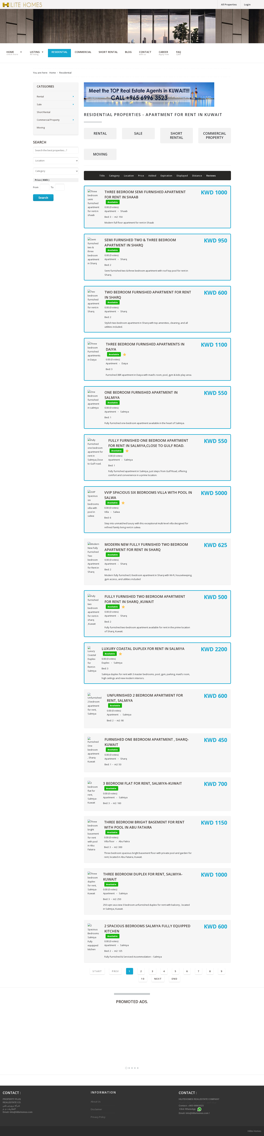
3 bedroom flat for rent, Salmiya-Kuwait (142, 783)
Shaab (124, 211)
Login (247, 4)
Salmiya (124, 411)
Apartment (110, 211)
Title (102, 175)
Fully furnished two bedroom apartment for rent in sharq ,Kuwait (119, 1049)
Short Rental (176, 135)
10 (142, 978)
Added (152, 175)
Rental (100, 133)
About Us (96, 1101)
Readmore (76, 1052)
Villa (106, 511)
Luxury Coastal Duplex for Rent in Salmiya (143, 648)
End (174, 978)
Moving (100, 154)
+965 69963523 (196, 1105)
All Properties (229, 4)
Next (158, 978)
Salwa (116, 511)
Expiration (167, 175)
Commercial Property (214, 135)
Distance (197, 175)
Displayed (182, 175)
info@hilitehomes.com (21, 1112)
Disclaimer (96, 1109)
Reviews (211, 175)
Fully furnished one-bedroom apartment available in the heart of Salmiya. (145, 423)
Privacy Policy (98, 1117)
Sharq (123, 259)
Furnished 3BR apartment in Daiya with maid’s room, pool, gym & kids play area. (149, 374)
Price (141, 175)
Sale (138, 133)
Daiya (125, 363)
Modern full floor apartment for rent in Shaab (129, 222)
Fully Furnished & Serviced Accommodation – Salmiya (133, 956)
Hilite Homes (254, 1131)
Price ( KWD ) (42, 180)
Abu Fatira (124, 841)
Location (129, 175)
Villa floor (109, 841)
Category (114, 175)
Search (43, 198)
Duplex (105, 662)
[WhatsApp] (199, 1109)
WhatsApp (190, 1109)
